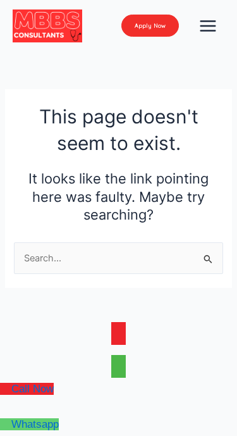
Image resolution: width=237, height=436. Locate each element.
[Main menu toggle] (207, 25)
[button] (150, 26)
